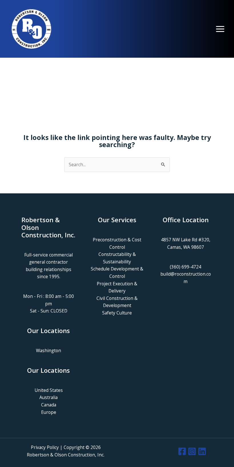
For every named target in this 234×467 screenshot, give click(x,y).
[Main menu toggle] (220, 29)
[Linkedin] (202, 451)
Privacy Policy (45, 447)
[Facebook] (182, 451)
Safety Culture (117, 313)
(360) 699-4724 (185, 267)
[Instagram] (192, 451)
